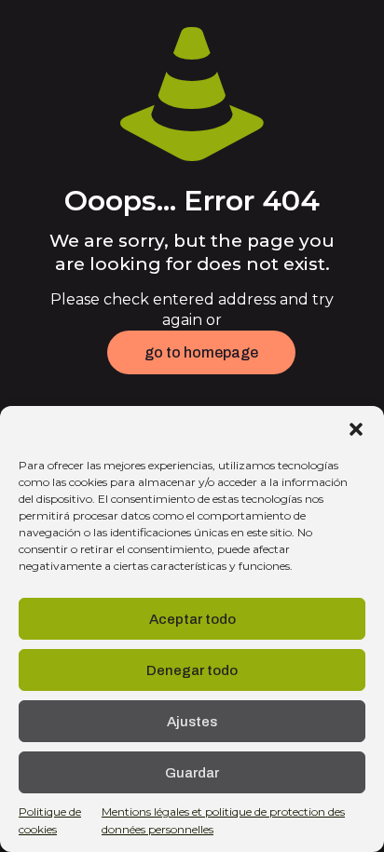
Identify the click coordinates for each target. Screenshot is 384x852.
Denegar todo (192, 670)
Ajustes (192, 721)
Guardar (192, 772)
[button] (356, 429)
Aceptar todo (192, 619)
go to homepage (201, 352)
